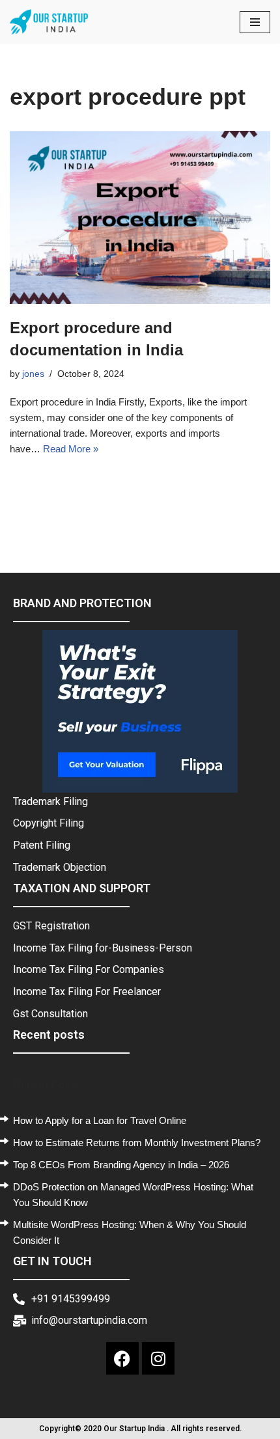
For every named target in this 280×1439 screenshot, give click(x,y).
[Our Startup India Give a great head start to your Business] (49, 21)
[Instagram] (158, 1358)
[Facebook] (122, 1358)
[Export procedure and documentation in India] (140, 218)
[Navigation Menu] (255, 22)
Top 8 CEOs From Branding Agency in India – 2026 (121, 1164)
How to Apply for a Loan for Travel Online (99, 1120)
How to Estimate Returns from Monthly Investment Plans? (136, 1142)
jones (33, 374)
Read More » (70, 448)
